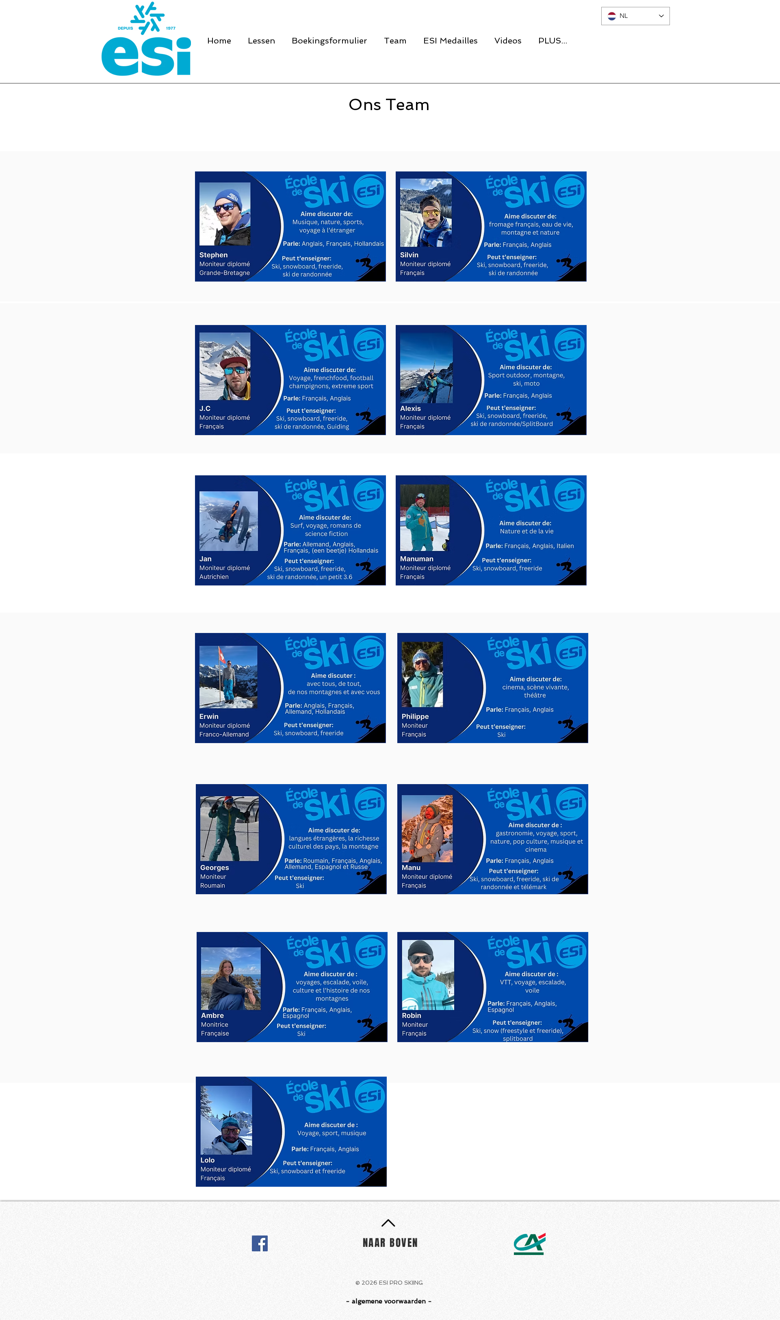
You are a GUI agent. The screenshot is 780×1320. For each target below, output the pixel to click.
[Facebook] (260, 1243)
